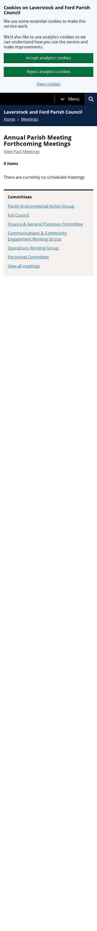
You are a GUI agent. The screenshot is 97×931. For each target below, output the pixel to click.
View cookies (48, 84)
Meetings (29, 119)
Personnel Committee (28, 257)
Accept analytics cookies (48, 58)
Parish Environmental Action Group (41, 206)
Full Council (18, 215)
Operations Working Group (33, 248)
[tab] (69, 99)
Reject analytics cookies (49, 71)
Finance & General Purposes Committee (45, 224)
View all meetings (24, 266)
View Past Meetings (22, 151)
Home (9, 119)
